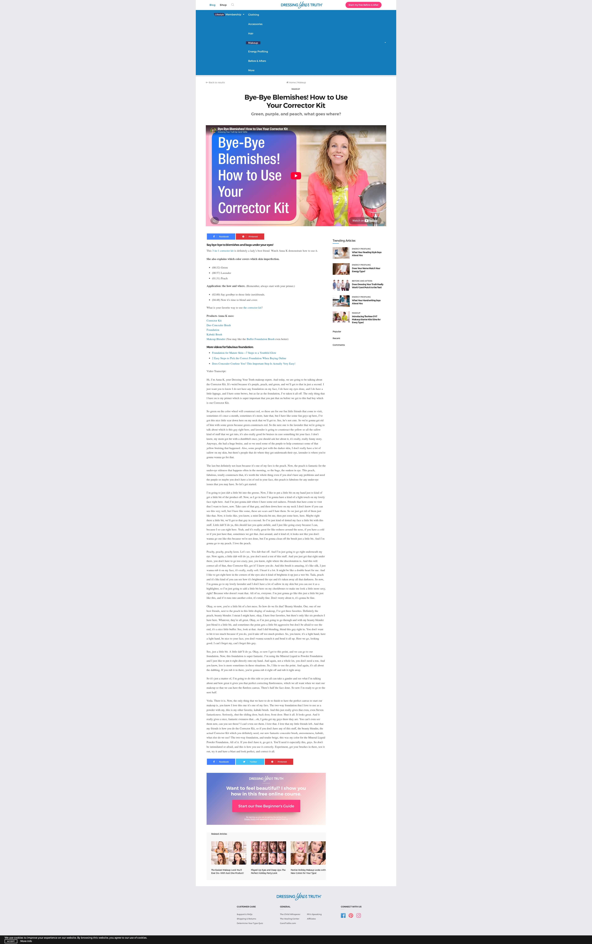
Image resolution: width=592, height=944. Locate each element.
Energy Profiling (258, 51)
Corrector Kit (214, 320)
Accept (11, 941)
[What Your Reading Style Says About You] (341, 253)
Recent (336, 338)
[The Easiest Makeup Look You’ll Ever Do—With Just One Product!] (228, 853)
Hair (250, 33)
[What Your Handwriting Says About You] (341, 301)
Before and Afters (362, 281)
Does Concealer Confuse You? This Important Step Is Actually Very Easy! (253, 363)
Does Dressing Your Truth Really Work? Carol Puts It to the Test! (367, 286)
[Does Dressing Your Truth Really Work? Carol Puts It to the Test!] (341, 285)
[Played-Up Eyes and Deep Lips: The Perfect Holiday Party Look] (268, 853)
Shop (223, 4)
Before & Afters (257, 60)
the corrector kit (252, 307)
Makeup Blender (216, 339)
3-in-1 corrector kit (223, 250)
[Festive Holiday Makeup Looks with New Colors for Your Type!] (308, 853)
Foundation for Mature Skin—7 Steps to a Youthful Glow (244, 353)
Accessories (255, 24)
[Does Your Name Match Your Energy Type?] (341, 269)
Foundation (213, 330)
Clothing (253, 14)
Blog (212, 4)
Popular (337, 331)
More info (26, 941)
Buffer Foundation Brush (261, 339)
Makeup (253, 42)
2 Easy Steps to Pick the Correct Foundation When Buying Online (249, 358)
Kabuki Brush (214, 334)
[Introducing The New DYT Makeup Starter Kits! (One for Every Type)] (341, 317)
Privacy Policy (250, 819)
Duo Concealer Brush (219, 325)
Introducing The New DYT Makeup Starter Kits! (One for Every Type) (366, 319)
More (251, 70)
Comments (339, 345)
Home (292, 82)
